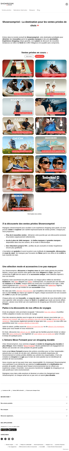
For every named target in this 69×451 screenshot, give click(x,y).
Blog (38, 10)
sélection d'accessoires (24, 291)
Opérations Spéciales (20, 10)
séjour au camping (27, 319)
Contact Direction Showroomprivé (54, 446)
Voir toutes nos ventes (34, 214)
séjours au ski (25, 332)
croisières (50, 321)
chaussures (23, 285)
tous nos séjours (50, 312)
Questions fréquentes (60, 444)
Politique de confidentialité (25, 444)
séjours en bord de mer (35, 326)
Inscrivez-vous (39, 56)
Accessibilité (42, 446)
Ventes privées (6, 10)
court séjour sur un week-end (44, 334)
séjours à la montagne (56, 326)
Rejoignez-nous (49, 444)
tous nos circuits (40, 319)
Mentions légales (9, 444)
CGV (17, 444)
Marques (32, 10)
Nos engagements (13, 446)
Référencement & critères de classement (28, 446)
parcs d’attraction (15, 334)
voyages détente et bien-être (28, 323)
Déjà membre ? (29, 56)
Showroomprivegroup (38, 444)
